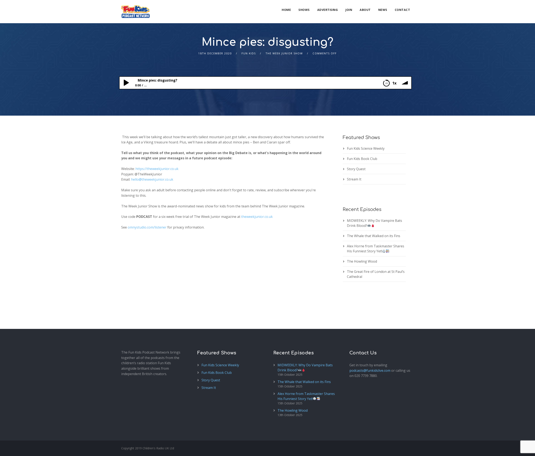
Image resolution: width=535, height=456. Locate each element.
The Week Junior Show (284, 53)
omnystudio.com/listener (147, 227)
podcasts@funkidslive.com (369, 370)
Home (286, 10)
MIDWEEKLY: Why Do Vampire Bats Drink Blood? (374, 223)
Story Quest (356, 169)
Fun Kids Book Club (362, 158)
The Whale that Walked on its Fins (373, 236)
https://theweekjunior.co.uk (156, 168)
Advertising (327, 10)
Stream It (354, 179)
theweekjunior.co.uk (257, 216)
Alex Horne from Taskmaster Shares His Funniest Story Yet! (375, 248)
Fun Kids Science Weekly (366, 148)
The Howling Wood (362, 261)
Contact (402, 10)
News (382, 10)
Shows (304, 10)
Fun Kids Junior (390, 375)
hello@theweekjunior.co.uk (152, 179)
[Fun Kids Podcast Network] (135, 11)
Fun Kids (249, 53)
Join (348, 10)
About (365, 10)
